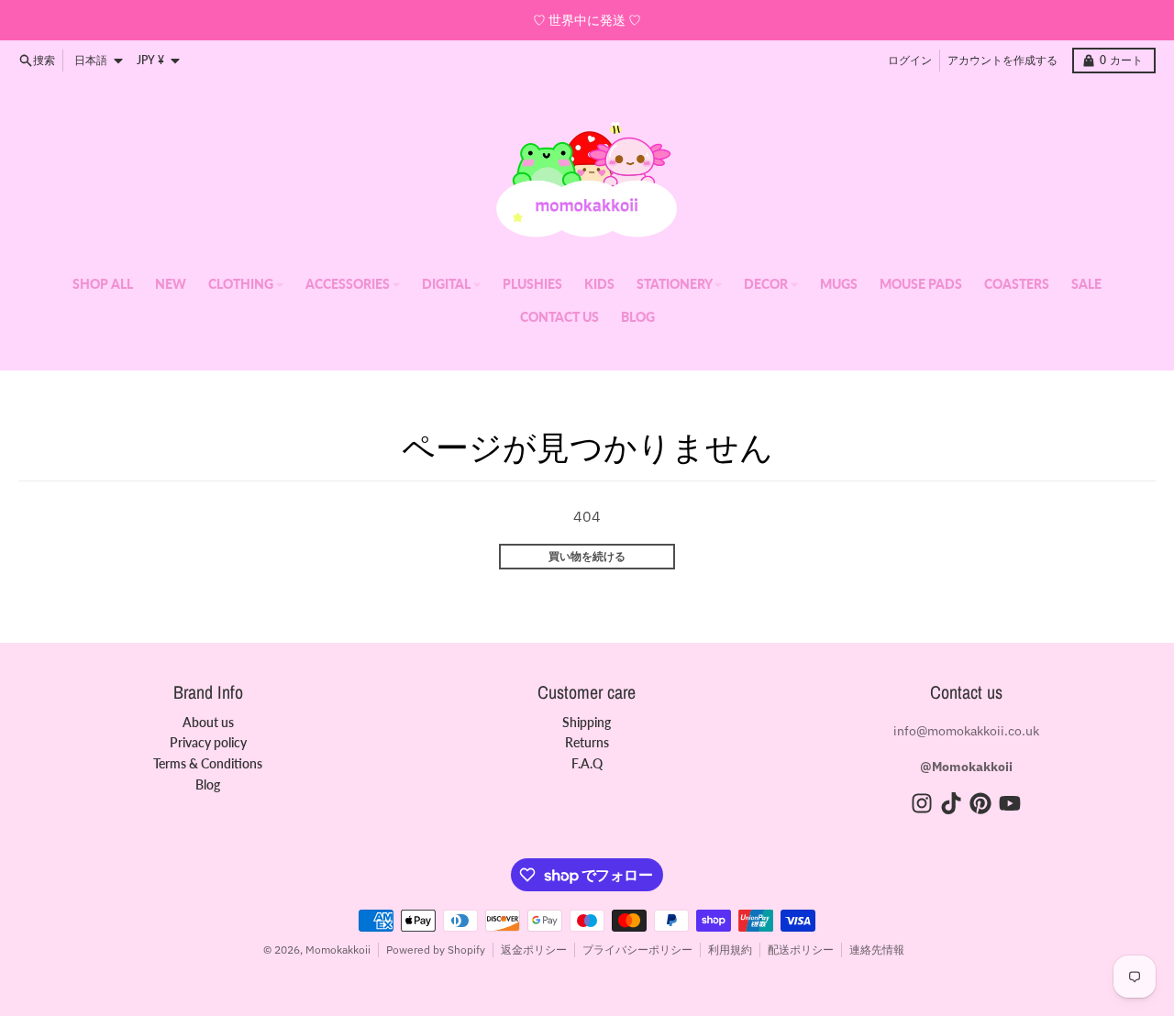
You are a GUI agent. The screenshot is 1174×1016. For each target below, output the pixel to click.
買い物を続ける (587, 556)
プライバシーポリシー (637, 949)
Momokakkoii (338, 949)
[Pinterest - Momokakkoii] (980, 803)
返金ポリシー (534, 949)
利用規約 (730, 949)
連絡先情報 (876, 949)
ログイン (910, 60)
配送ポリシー (801, 949)
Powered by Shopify (435, 949)
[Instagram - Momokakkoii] (922, 803)
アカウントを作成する (1002, 60)
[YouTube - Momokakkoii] (1010, 803)
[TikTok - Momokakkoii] (951, 803)
